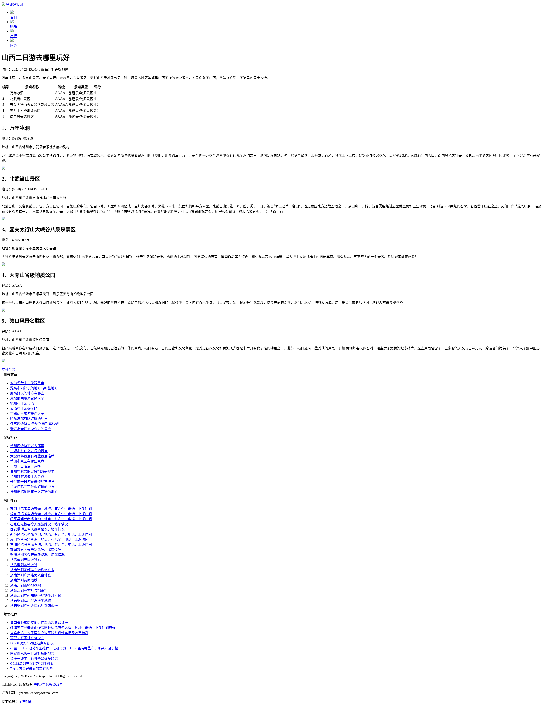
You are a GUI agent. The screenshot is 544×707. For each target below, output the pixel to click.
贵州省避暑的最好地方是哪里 (32, 471)
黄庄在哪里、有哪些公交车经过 (34, 658)
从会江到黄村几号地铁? (28, 590)
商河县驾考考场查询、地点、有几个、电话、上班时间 (51, 509)
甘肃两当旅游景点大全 (27, 413)
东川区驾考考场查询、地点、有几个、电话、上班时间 (51, 544)
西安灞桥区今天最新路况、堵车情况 (37, 529)
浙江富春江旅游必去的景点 (30, 429)
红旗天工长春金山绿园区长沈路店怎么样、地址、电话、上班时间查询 (63, 628)
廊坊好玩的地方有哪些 (27, 393)
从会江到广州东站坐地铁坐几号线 (35, 595)
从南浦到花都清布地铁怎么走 (32, 570)
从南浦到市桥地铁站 (25, 585)
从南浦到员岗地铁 (23, 580)
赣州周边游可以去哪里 (27, 446)
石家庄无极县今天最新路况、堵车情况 (39, 524)
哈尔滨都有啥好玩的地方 (29, 419)
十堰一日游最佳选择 (25, 466)
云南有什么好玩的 (23, 408)
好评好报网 (14, 4)
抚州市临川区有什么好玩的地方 (34, 492)
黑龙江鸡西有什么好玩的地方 (32, 487)
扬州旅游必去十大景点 (27, 476)
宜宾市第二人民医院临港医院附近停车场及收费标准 (49, 633)
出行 (13, 36)
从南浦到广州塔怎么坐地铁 (30, 575)
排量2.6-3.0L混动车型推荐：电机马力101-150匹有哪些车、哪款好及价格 (64, 648)
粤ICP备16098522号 (48, 684)
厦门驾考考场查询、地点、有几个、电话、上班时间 (49, 539)
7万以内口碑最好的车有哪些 (31, 668)
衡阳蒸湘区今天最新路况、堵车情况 (37, 555)
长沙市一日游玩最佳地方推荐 (32, 481)
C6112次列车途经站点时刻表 (31, 663)
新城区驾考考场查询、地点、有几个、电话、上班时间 (51, 534)
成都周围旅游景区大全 (27, 398)
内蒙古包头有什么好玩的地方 (32, 653)
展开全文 (8, 369)
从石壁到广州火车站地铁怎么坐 (34, 606)
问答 (13, 45)
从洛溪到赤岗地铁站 (25, 560)
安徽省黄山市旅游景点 (27, 383)
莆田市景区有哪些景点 (27, 461)
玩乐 (13, 26)
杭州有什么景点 (22, 403)
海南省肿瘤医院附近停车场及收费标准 (39, 623)
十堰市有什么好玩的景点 (29, 451)
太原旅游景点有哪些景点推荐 (32, 456)
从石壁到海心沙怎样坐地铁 (30, 600)
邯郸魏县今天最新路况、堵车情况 (35, 549)
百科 (13, 17)
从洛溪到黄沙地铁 (23, 565)
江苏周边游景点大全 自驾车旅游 (34, 424)
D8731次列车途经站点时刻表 (32, 643)
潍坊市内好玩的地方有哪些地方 (34, 388)
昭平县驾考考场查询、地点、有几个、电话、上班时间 (51, 519)
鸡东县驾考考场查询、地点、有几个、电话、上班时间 (51, 514)
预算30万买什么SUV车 (27, 638)
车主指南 (25, 701)
